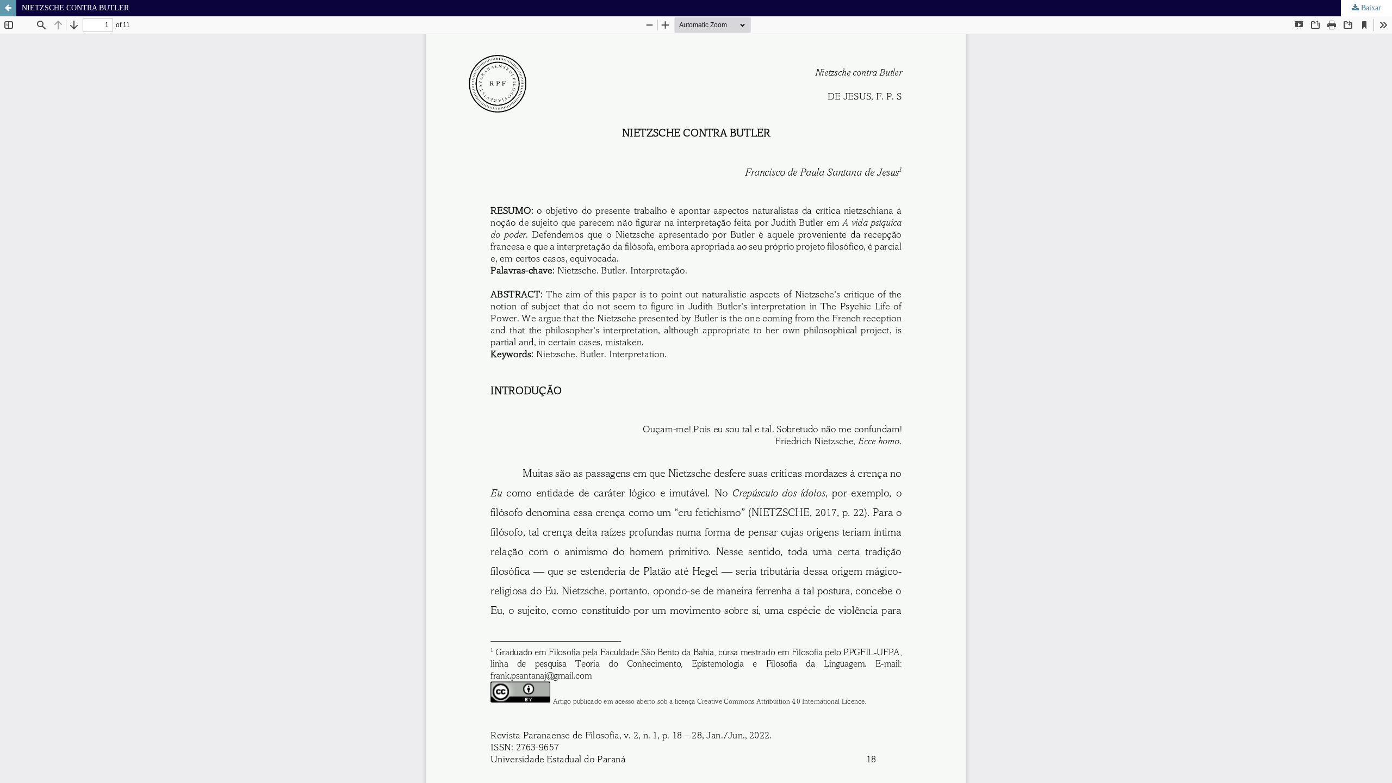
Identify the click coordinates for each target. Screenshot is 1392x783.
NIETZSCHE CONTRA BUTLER (75, 8)
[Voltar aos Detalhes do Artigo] (8, 8)
